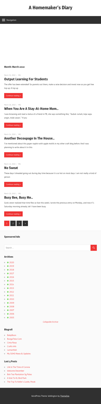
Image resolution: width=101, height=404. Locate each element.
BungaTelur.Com (14, 339)
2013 (11, 288)
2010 (11, 299)
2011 (11, 295)
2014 (11, 284)
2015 (11, 280)
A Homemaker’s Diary (50, 7)
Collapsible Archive (50, 321)
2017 (11, 273)
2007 (11, 310)
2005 (11, 317)
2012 (11, 291)
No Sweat (11, 168)
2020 (11, 262)
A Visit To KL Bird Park (16, 378)
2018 (11, 269)
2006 (11, 313)
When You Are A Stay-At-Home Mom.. (31, 108)
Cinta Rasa (12, 342)
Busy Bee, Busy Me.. (18, 197)
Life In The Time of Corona (18, 367)
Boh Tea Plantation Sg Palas (19, 374)
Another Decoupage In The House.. (29, 138)
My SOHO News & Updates (19, 353)
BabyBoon (11, 335)
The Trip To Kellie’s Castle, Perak (21, 381)
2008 (11, 306)
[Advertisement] (50, 42)
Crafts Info (11, 346)
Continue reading (12, 95)
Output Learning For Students (26, 79)
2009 (11, 302)
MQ (19, 75)
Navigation (11, 20)
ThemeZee (64, 396)
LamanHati (12, 350)
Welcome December (15, 370)
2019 (11, 266)
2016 (11, 277)
